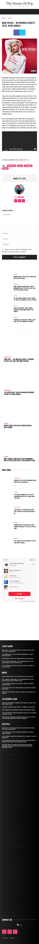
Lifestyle (7, 357)
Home (4, 18)
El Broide (19, 197)
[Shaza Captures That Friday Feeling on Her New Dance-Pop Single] (7, 309)
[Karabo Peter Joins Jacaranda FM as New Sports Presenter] (7, 480)
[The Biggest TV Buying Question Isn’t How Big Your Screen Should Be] (7, 510)
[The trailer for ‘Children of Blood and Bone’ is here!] (7, 541)
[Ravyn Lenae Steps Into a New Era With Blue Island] (7, 276)
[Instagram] (19, 200)
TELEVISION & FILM (9, 698)
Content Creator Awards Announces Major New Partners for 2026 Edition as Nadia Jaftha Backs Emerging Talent (17, 746)
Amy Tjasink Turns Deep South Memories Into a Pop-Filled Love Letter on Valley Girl (24, 288)
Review (5, 168)
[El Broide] (19, 189)
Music (10, 18)
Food (16, 492)
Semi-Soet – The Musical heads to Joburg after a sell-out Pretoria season (19, 360)
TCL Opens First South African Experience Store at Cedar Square (19, 393)
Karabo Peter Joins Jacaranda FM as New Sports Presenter (25, 481)
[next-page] (6, 551)
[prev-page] (3, 551)
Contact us (7, 920)
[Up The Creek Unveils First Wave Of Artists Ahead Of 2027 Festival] (7, 298)
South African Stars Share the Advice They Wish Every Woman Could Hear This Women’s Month (19, 741)
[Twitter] (23, 33)
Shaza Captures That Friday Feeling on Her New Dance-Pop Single (24, 309)
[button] (36, 11)
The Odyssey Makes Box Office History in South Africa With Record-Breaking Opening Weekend (18, 717)
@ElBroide (27, 160)
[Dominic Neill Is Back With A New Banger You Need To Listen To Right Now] (7, 526)
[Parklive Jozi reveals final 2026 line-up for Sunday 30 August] (7, 319)
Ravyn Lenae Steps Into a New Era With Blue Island (25, 277)
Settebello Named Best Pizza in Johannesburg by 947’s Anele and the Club (24, 496)
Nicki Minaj (28, 166)
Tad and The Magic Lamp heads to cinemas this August (18, 707)
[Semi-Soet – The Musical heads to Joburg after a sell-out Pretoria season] (19, 344)
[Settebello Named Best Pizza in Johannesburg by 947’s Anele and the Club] (7, 495)
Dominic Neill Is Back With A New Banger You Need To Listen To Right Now (25, 526)
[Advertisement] (19, 618)
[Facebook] (17, 33)
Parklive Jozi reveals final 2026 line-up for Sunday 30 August (24, 320)
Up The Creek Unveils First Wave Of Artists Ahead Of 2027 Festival (25, 299)
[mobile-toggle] (3, 11)
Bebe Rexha (11, 166)
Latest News (7, 646)
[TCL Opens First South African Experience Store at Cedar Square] (19, 377)
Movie (16, 538)
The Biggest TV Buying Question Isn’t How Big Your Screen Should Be (24, 511)
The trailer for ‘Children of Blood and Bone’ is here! (25, 542)
